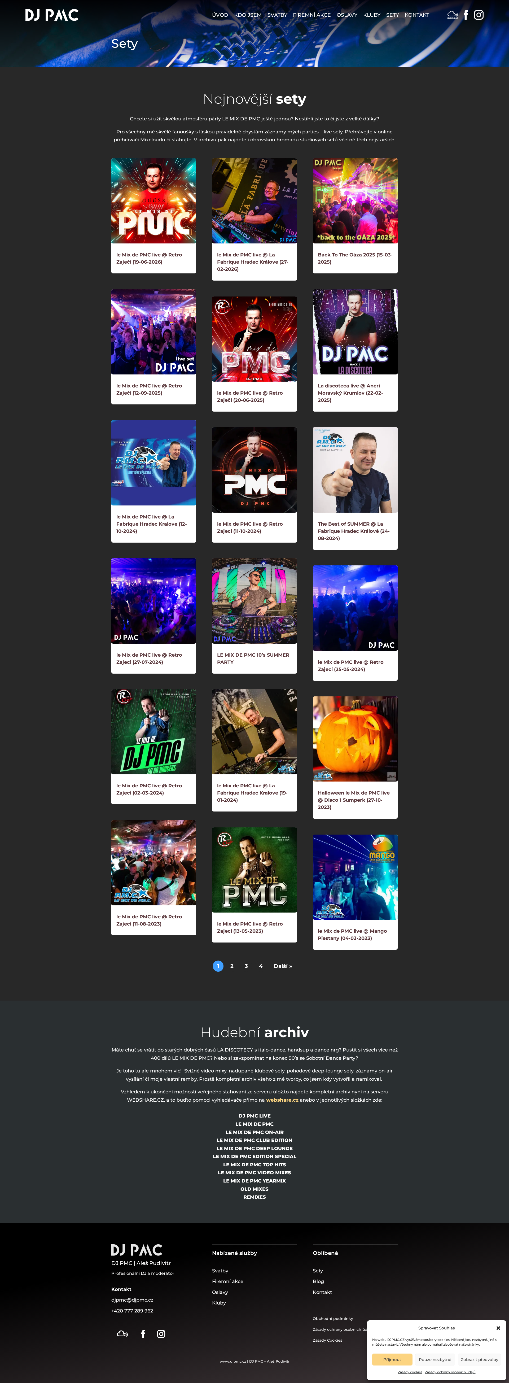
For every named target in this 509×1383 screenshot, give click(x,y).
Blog (318, 1281)
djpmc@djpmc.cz (132, 1300)
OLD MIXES (254, 1189)
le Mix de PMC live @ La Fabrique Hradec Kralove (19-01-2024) (252, 793)
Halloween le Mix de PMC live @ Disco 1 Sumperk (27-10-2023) (354, 800)
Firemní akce (312, 15)
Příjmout (392, 1359)
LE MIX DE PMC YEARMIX (254, 1181)
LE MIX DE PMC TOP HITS (254, 1165)
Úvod (220, 15)
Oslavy (347, 15)
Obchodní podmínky (333, 1318)
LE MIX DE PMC (254, 1124)
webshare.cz (282, 1100)
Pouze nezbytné (435, 1359)
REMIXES (254, 1197)
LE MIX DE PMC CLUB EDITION (254, 1140)
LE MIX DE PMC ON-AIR (255, 1132)
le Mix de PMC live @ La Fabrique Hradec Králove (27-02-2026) (252, 262)
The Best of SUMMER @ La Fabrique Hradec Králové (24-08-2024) (354, 531)
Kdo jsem (248, 15)
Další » (283, 966)
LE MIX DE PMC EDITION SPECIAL (254, 1156)
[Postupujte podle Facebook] (143, 1334)
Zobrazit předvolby (479, 1359)
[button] (498, 1328)
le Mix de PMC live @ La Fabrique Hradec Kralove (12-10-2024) (151, 524)
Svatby (277, 15)
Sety (392, 15)
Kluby (371, 15)
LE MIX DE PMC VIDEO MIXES (254, 1173)
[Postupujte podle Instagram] (161, 1334)
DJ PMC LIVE (255, 1116)
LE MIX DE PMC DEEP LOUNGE (255, 1148)
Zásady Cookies (327, 1340)
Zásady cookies (410, 1372)
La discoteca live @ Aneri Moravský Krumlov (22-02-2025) (350, 393)
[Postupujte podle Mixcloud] (122, 1334)
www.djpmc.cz (233, 1361)
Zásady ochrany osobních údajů (450, 1372)
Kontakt (417, 15)
